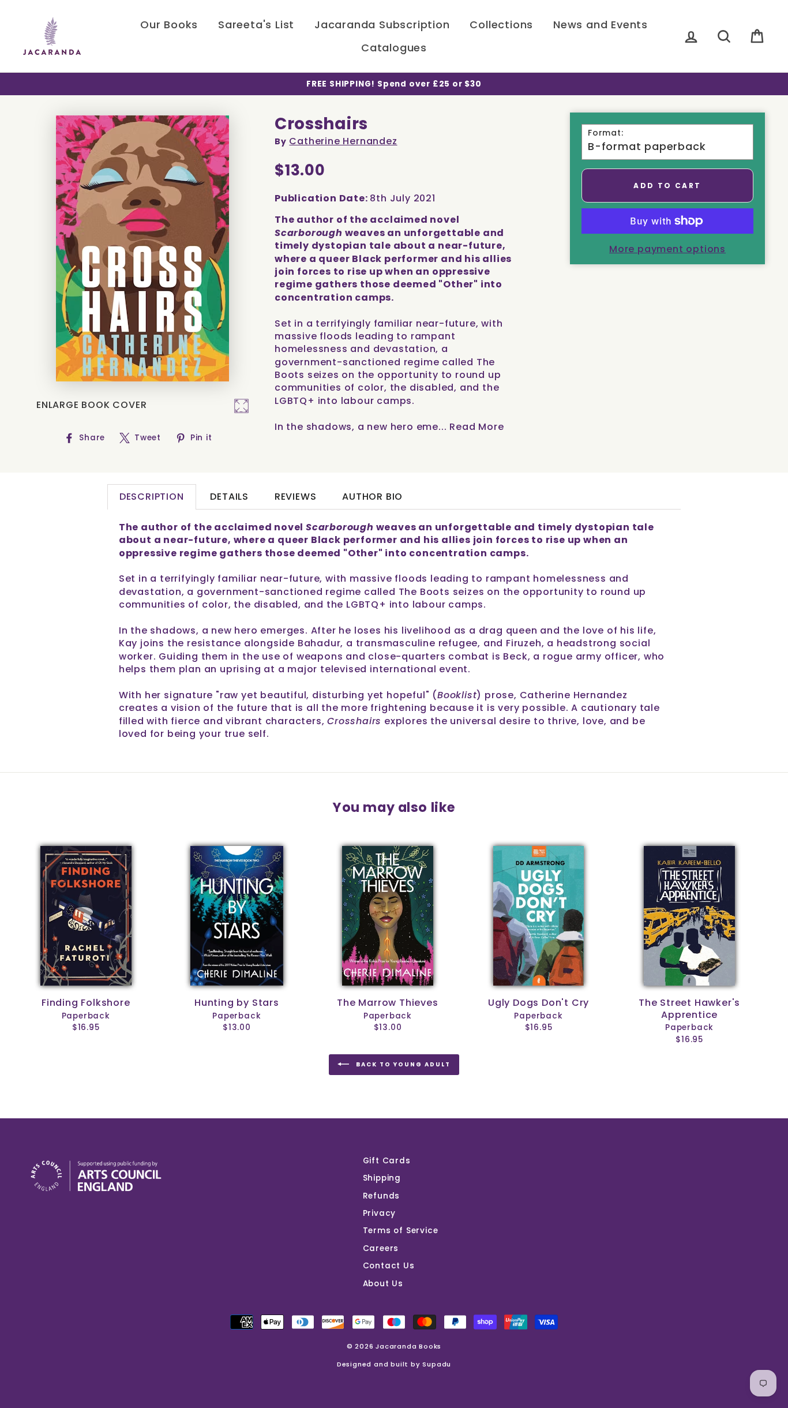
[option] (394, 83)
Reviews (296, 496)
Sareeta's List (256, 24)
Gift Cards (387, 1160)
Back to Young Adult (402, 1064)
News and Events (600, 24)
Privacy (379, 1213)
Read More (476, 426)
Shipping (382, 1178)
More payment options (667, 249)
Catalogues (394, 47)
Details (229, 496)
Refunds (381, 1195)
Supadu (436, 1364)
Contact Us (389, 1265)
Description (151, 496)
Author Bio (372, 496)
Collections (501, 24)
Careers (381, 1248)
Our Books (169, 24)
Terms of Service (400, 1230)
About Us (383, 1283)
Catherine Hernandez (343, 141)
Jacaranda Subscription (382, 24)
